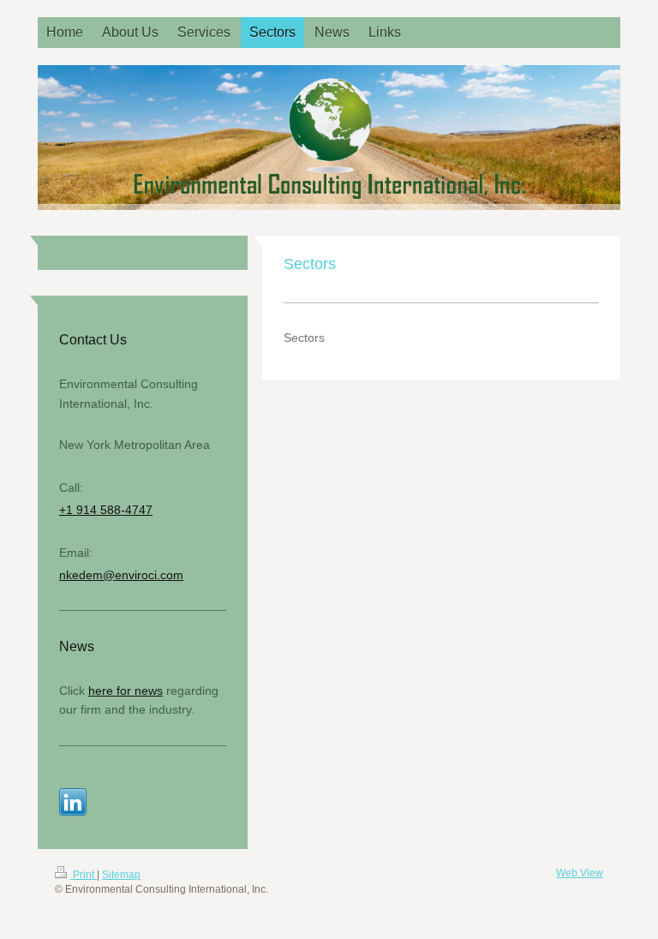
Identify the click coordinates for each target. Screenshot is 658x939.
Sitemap (121, 875)
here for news (125, 690)
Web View (579, 873)
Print (83, 875)
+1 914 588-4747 (106, 510)
